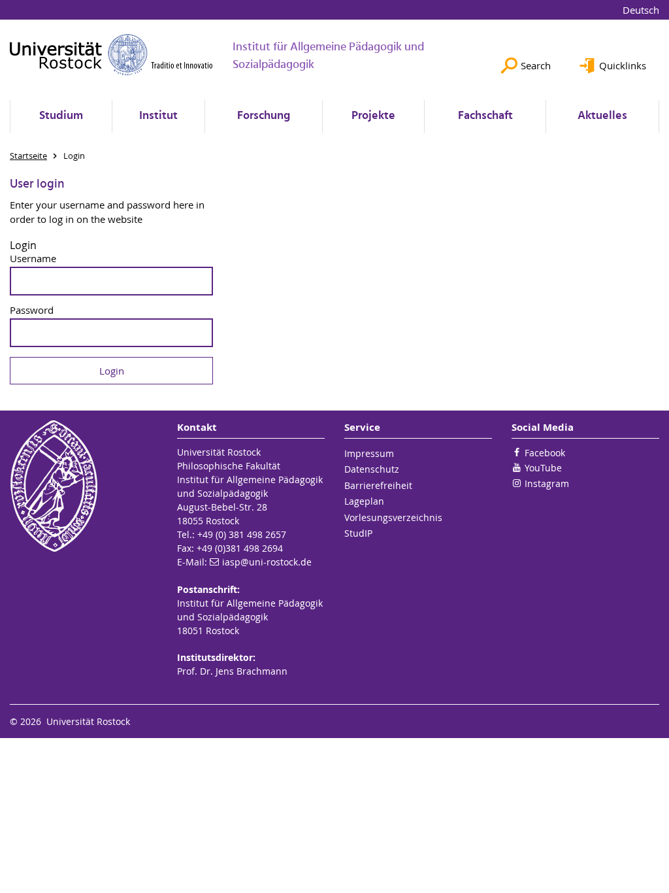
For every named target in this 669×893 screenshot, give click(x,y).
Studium (61, 116)
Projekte (373, 116)
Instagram (547, 483)
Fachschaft (485, 116)
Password (32, 310)
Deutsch (641, 9)
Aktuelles (602, 116)
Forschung (263, 116)
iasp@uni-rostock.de (267, 562)
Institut (158, 116)
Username (33, 258)
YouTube (543, 468)
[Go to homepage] (111, 54)
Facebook (545, 452)
